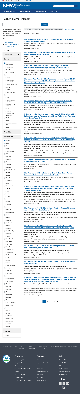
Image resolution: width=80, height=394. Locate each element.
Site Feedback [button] (63, 374)
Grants (17, 371)
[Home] (16, 5)
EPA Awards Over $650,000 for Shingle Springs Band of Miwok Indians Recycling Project (49, 262)
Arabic (15, 346)
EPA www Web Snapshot (22, 369)
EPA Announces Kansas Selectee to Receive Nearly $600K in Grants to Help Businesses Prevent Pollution (49, 53)
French (40, 346)
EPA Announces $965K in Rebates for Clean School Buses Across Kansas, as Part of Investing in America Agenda (48, 174)
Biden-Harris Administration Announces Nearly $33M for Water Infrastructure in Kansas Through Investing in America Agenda (46, 66)
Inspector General (42, 363)
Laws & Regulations (25, 11)
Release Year (8, 54)
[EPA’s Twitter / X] (63, 383)
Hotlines (61, 366)
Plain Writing (19, 377)
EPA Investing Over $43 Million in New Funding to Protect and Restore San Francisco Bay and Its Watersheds (49, 246)
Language (7, 331)
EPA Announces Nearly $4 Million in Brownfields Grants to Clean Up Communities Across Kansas (48, 40)
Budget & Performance (22, 363)
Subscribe (40, 374)
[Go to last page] (57, 301)
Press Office (8, 132)
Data (38, 360)
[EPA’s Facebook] (60, 383)
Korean (52, 346)
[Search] (76, 6)
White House (40, 380)
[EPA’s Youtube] (67, 383)
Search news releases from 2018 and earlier (12, 45)
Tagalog (68, 346)
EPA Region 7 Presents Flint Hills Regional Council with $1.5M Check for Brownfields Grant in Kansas (50, 160)
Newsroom (40, 369)
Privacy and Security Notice (23, 380)
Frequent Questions (64, 371)
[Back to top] (75, 389)
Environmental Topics (9, 11)
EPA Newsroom (9, 42)
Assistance (5, 346)
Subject (6, 59)
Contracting (18, 366)
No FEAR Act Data (20, 374)
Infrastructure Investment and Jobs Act (52, 29)
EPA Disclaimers (64, 363)
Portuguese (58, 346)
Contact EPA (62, 360)
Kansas (28, 29)
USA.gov (39, 377)
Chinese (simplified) (21, 347)
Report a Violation (39, 11)
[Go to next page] (54, 301)
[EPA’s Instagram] (63, 387)
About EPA (52, 11)
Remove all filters (69, 29)
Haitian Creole (45, 347)
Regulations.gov (41, 371)
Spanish (11, 346)
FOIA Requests (63, 369)
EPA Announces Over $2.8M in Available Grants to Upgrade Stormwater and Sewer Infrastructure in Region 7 (49, 209)
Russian (63, 346)
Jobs (38, 366)
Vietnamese (74, 346)
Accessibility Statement (22, 360)
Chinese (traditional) (31, 347)
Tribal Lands (37, 29)
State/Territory (8, 136)
